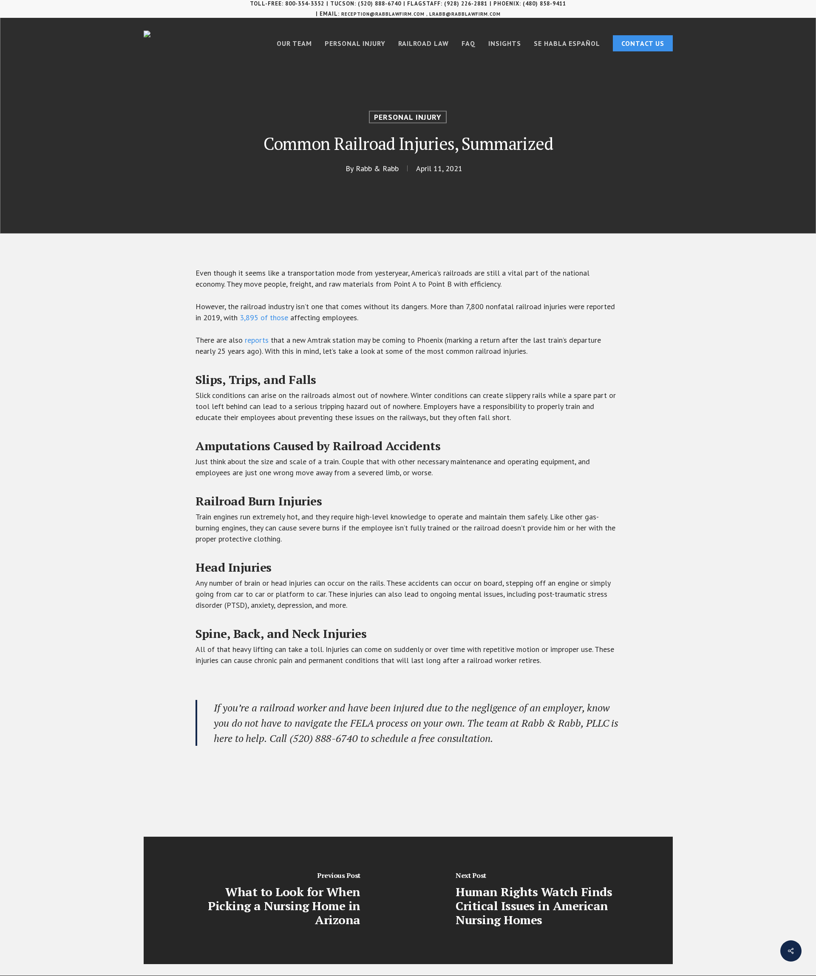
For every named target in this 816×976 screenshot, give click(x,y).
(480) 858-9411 (544, 3)
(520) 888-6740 (379, 3)
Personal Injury (408, 117)
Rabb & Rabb (377, 168)
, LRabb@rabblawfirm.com (463, 14)
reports (257, 340)
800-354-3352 (304, 3)
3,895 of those (264, 317)
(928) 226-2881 (465, 3)
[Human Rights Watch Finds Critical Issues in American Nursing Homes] (540, 900)
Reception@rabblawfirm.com (383, 14)
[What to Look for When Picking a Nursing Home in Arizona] (276, 900)
